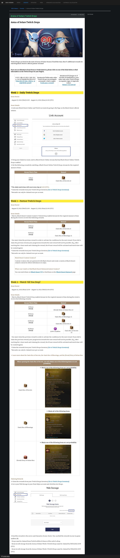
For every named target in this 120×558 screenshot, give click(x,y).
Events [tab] (26, 2)
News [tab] (18, 2)
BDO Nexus (14, 8)
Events (22, 8)
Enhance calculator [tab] (53, 2)
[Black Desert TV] (37, 272)
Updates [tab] (33, 2)
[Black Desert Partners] (64, 272)
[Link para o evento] (47, 83)
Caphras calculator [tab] (70, 2)
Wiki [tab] (41, 2)
